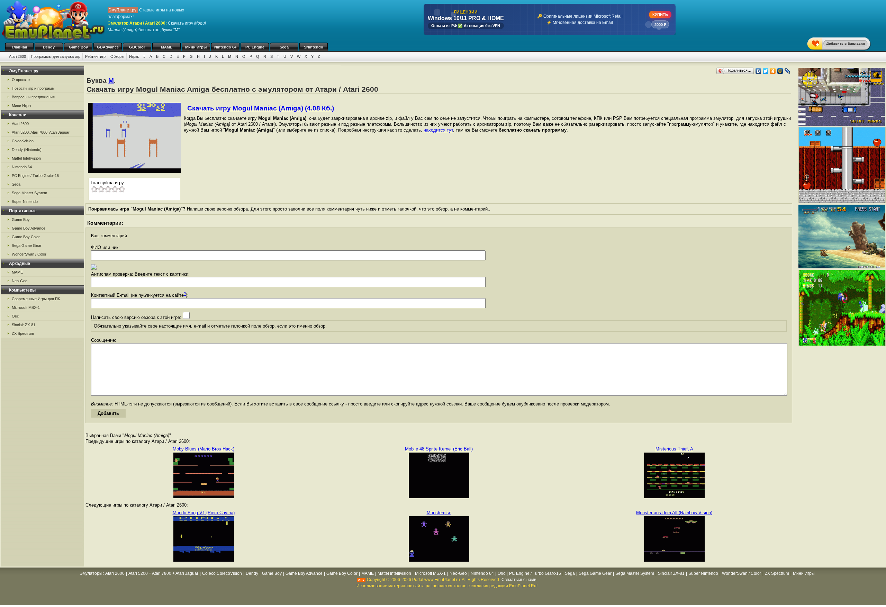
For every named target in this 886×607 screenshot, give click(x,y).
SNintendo (313, 47)
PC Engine (254, 47)
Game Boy (78, 47)
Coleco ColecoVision (222, 573)
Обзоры (117, 56)
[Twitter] (765, 70)
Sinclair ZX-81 (23, 325)
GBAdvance (108, 47)
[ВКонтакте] (758, 70)
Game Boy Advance (28, 228)
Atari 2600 (17, 56)
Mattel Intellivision (26, 158)
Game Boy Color (26, 237)
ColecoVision (23, 141)
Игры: (134, 56)
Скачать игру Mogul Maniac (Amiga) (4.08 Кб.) (260, 108)
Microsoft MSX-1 (26, 307)
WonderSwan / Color (29, 254)
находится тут (438, 130)
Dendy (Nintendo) (27, 150)
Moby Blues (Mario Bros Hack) (203, 449)
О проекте (21, 80)
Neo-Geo (19, 281)
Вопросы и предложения (33, 97)
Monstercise (439, 512)
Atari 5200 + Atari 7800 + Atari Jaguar (163, 573)
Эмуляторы (91, 573)
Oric (15, 316)
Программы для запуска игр (55, 56)
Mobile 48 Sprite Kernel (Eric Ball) (439, 449)
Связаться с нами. (519, 579)
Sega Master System (29, 193)
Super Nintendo (25, 201)
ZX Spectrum (23, 333)
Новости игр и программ (33, 88)
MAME (166, 47)
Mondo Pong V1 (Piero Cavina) (204, 512)
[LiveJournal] (787, 70)
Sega (284, 47)
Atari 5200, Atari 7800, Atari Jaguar (41, 132)
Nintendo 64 (225, 47)
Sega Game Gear (27, 245)
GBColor (137, 47)
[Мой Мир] (780, 70)
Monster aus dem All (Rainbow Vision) (674, 512)
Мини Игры (196, 47)
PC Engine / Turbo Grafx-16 (35, 175)
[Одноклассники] (773, 70)
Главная (19, 47)
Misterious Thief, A (674, 449)
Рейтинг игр (95, 56)
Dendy (49, 47)
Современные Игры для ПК (36, 299)
